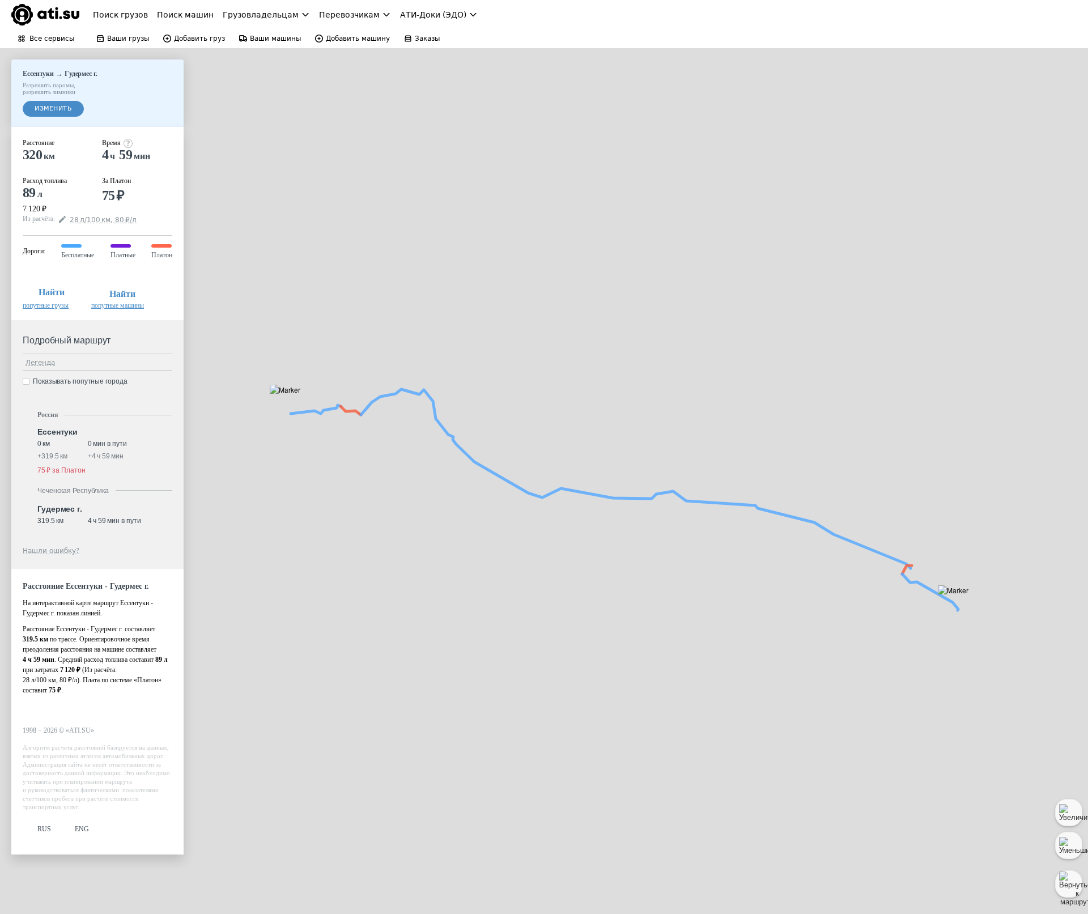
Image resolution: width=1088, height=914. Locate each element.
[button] (289, 402)
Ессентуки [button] (57, 432)
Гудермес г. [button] (59, 509)
